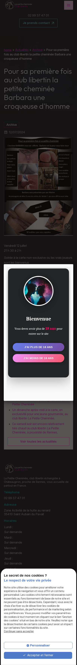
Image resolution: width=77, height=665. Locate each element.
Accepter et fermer (40, 655)
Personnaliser (40, 645)
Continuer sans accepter (19, 631)
